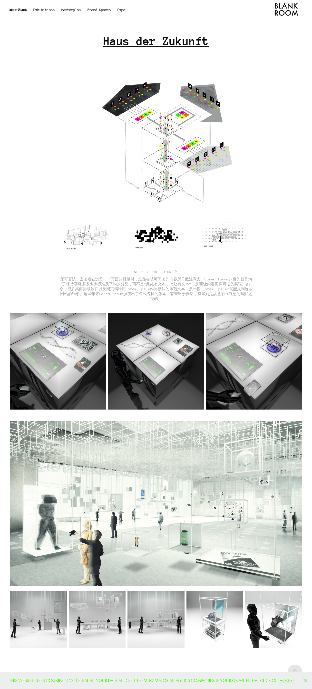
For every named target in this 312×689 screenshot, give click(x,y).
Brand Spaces (99, 10)
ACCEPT (287, 680)
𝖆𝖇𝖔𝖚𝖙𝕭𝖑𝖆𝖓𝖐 (18, 10)
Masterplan (71, 10)
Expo (121, 10)
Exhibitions (44, 10)
